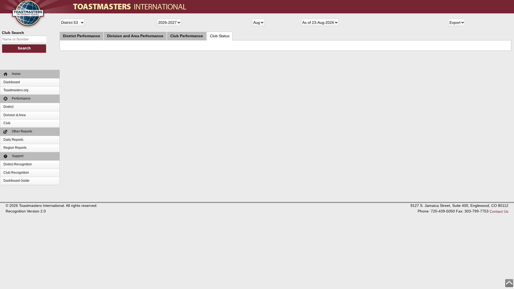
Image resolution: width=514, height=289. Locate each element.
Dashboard (11, 82)
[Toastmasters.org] (20, 3)
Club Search (13, 33)
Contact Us (499, 211)
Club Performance (186, 36)
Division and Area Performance (135, 36)
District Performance (81, 36)
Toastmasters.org (15, 90)
